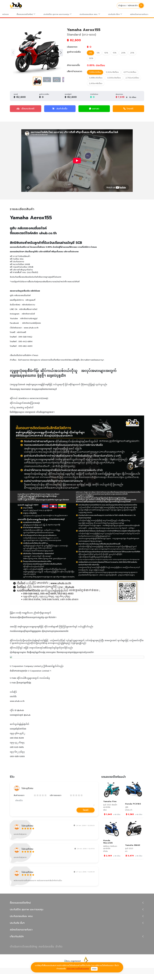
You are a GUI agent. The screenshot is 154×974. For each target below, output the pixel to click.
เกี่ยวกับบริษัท (17, 936)
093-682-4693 (25, 346)
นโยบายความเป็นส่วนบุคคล (78, 968)
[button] (61, 52)
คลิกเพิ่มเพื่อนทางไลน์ (28, 309)
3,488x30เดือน (95, 77)
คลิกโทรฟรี (21, 332)
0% (90, 52)
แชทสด (95, 108)
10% (106, 52)
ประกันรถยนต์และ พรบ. (89, 14)
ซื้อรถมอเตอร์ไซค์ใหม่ (25, 14)
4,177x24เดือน (129, 72)
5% (98, 52)
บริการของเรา (55, 795)
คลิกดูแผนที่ (30, 300)
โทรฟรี (130, 108)
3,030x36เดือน (114, 77)
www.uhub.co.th (31, 327)
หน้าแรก (5, 14)
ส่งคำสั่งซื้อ (61, 108)
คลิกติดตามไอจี (28, 313)
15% (114, 52)
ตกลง (94, 968)
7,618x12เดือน (95, 72)
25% (132, 52)
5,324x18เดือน (112, 72)
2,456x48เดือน (95, 83)
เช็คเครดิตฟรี (27, 108)
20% (123, 52)
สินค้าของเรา (19, 795)
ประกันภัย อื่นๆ (114, 14)
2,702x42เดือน (132, 77)
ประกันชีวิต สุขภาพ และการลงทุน (56, 14)
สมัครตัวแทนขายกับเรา (139, 14)
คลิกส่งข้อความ (28, 304)
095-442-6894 (25, 341)
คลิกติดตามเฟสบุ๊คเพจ (31, 323)
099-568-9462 (25, 336)
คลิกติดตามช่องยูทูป (28, 318)
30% (91, 58)
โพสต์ (85, 810)
